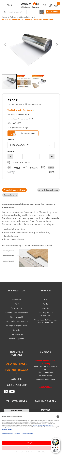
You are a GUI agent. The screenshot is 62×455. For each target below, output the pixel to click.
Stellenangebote (16, 338)
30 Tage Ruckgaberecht (16, 325)
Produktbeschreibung (14, 190)
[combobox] (17, 12)
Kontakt (45, 308)
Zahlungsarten (16, 334)
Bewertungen (10, 195)
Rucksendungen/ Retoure (17, 321)
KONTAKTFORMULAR (16, 371)
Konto (45, 304)
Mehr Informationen (48, 190)
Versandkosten (34, 104)
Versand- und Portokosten (16, 312)
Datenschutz (16, 308)
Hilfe (45, 299)
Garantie (16, 330)
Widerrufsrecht (16, 317)
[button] (8, 47)
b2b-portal (52, 11)
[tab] (14, 190)
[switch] (55, 450)
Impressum (16, 299)
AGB (16, 304)
